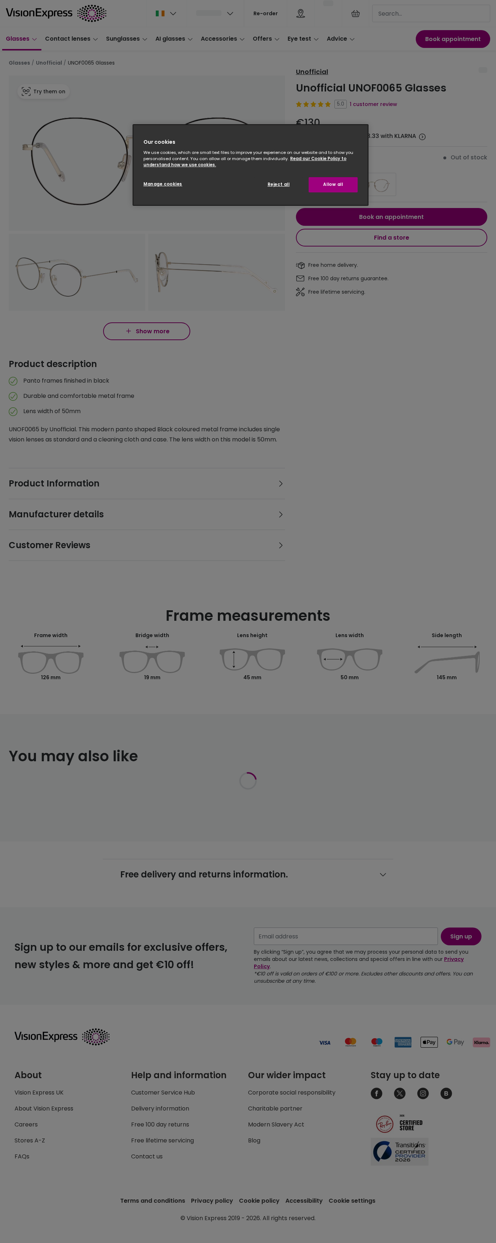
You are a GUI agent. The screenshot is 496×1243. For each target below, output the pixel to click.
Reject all (279, 184)
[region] (251, 165)
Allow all (333, 184)
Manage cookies (162, 184)
